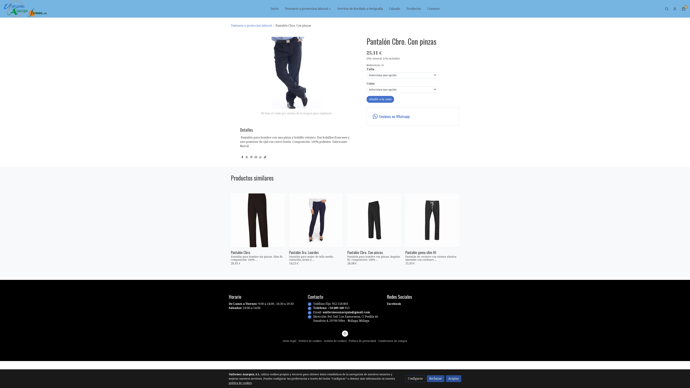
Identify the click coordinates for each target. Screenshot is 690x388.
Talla (370, 69)
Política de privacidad (362, 341)
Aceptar (453, 378)
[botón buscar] (666, 9)
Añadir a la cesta (380, 99)
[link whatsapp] (345, 333)
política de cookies (240, 383)
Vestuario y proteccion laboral (251, 25)
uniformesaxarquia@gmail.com (346, 312)
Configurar (415, 378)
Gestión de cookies (335, 341)
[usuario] (675, 9)
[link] (25, 9)
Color (371, 83)
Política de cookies (310, 341)
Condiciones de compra (392, 341)
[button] (308, 9)
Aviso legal (289, 341)
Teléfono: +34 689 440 (329, 308)
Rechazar (435, 378)
